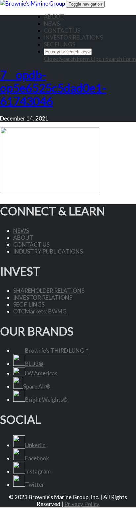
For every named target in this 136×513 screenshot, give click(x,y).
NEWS (52, 23)
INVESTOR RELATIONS (73, 37)
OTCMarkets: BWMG (40, 311)
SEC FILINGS (59, 44)
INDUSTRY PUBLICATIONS (48, 251)
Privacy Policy (81, 503)
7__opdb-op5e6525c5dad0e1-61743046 (53, 88)
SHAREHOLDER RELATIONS (49, 290)
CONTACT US (62, 30)
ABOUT (54, 16)
